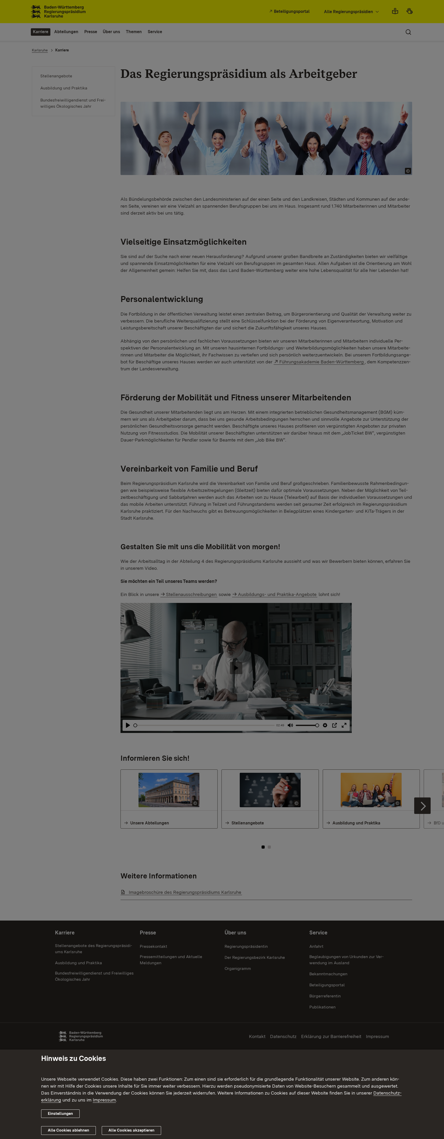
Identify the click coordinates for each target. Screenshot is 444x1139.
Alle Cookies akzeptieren (131, 1130)
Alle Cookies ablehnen (68, 1130)
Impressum (104, 1100)
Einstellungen (60, 1113)
